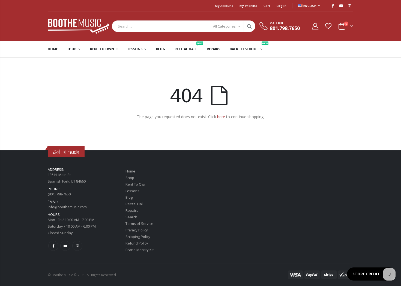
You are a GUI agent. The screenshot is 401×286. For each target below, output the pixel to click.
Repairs (131, 210)
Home (130, 171)
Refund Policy (136, 243)
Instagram (77, 246)
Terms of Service (139, 223)
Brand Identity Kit (139, 249)
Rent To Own (135, 184)
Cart (267, 6)
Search (249, 26)
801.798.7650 (285, 28)
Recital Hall (134, 203)
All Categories (224, 26)
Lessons (132, 190)
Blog (129, 197)
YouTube (65, 246)
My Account (224, 6)
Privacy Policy (136, 230)
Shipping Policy (137, 236)
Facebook (53, 246)
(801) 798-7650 (59, 194)
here (221, 116)
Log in (281, 6)
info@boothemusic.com (67, 206)
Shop (129, 177)
